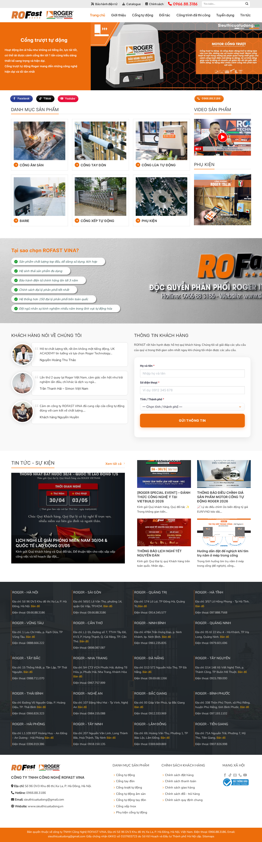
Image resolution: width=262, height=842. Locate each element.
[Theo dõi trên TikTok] (230, 775)
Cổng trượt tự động (129, 787)
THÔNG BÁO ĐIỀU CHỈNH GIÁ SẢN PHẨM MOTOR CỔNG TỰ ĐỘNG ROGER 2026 (220, 497)
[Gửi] (247, 4)
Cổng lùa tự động (159, 165)
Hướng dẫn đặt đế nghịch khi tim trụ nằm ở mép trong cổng (222, 553)
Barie (24, 221)
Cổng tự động (142, 15)
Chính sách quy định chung (184, 800)
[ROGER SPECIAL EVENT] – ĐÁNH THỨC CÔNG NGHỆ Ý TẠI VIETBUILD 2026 (163, 497)
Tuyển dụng (225, 15)
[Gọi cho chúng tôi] (240, 775)
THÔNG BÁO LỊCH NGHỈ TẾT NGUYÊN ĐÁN (159, 553)
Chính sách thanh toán (180, 781)
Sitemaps (208, 836)
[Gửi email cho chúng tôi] (235, 775)
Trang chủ (97, 15)
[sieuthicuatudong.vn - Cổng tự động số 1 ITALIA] (42, 15)
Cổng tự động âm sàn (131, 794)
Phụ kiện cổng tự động (131, 812)
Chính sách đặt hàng (179, 775)
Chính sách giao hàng (180, 787)
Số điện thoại (149, 382)
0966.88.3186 (185, 3)
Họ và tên (147, 365)
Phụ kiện (149, 221)
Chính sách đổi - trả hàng (182, 794)
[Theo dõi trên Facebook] (225, 775)
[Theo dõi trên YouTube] (245, 775)
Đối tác (164, 15)
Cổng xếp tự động (97, 221)
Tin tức (245, 15)
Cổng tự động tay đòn (131, 800)
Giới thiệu (118, 15)
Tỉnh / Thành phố (152, 399)
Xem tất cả (113, 464)
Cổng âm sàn (31, 165)
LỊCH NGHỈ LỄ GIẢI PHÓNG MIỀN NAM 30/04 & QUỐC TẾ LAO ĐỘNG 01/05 (61, 543)
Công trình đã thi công (193, 15)
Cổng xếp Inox (126, 806)
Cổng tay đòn (93, 165)
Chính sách (156, 4)
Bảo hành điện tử (106, 4)
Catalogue (133, 4)
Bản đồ (35, 606)
